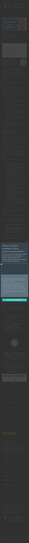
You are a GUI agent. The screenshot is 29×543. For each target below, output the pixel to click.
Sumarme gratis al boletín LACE (14, 300)
